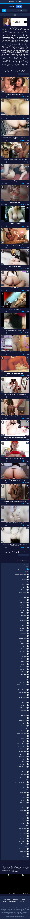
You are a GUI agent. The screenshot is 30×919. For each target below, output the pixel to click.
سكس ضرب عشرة (22, 746)
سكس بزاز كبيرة (23, 692)
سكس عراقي (24, 648)
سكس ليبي (24, 664)
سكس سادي (23, 810)
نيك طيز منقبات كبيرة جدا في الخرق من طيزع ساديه (15, 38)
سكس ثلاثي (24, 771)
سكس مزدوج (23, 777)
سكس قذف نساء (25, 64)
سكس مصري (23, 666)
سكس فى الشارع (23, 836)
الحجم (27, 687)
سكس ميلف (24, 710)
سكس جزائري (23, 630)
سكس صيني (23, 646)
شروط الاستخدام (12, 901)
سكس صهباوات (23, 720)
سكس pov (24, 584)
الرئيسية (23, 899)
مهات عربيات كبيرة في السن (16, 55)
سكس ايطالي (23, 617)
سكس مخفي (23, 589)
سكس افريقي (23, 605)
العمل (27, 789)
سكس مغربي (23, 669)
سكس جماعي (23, 774)
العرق (27, 779)
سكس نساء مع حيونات (6, 61)
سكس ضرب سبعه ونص (21, 743)
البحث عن (26, 566)
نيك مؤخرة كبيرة (17, 64)
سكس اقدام (24, 730)
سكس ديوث (24, 738)
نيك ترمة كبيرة (16, 47)
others (26, 571)
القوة (27, 805)
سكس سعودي (23, 638)
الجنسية (26, 594)
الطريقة (26, 728)
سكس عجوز (24, 705)
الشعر (27, 712)
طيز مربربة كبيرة (16, 61)
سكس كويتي (24, 659)
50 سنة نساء (14, 67)
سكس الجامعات (23, 828)
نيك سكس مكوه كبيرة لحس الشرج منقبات (17, 44)
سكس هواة (24, 579)
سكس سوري (23, 641)
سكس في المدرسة (22, 841)
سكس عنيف (24, 813)
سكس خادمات (23, 792)
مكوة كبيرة (4, 46)
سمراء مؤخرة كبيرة (15, 34)
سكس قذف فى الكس (21, 748)
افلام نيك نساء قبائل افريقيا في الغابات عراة (16, 58)
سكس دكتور (24, 795)
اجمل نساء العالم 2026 (11, 65)
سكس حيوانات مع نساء (23, 31)
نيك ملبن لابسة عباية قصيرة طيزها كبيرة (11, 29)
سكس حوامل (23, 682)
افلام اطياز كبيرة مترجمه (21, 41)
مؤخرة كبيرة (19, 57)
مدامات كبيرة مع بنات (19, 37)
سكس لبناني (24, 661)
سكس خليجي (23, 633)
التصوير (26, 582)
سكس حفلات (23, 830)
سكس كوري (24, 656)
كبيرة (13, 63)
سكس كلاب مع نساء (25, 47)
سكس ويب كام (23, 592)
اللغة (27, 815)
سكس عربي (24, 820)
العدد (27, 769)
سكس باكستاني (23, 620)
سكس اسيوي (23, 602)
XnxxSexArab (13, 916)
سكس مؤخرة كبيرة (8, 64)
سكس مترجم (23, 823)
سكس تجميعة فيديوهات (21, 574)
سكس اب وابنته (23, 848)
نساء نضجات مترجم (7, 37)
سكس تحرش (23, 736)
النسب (26, 846)
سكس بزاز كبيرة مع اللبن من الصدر (19, 40)
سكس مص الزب (23, 756)
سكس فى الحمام (23, 833)
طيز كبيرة (11, 41)
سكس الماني (23, 607)
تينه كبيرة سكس (14, 43)
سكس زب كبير (23, 694)
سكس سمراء (23, 787)
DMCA (4, 901)
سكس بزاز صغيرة (22, 689)
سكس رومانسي (23, 807)
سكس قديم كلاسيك (22, 587)
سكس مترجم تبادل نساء (22, 63)
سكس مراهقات (23, 707)
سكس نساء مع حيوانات (7, 49)
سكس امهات (23, 854)
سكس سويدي (23, 643)
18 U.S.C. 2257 (15, 904)
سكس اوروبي (23, 612)
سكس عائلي (24, 856)
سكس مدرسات (23, 800)
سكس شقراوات (23, 718)
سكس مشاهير (23, 802)
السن (27, 700)
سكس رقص (24, 741)
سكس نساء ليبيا (6, 40)
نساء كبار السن (4, 57)
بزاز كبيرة (10, 46)
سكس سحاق (23, 576)
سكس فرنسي (23, 651)
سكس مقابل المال (22, 759)
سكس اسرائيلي (23, 599)
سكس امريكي (23, 610)
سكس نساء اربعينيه (6, 63)
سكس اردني (24, 597)
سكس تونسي (23, 628)
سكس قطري (23, 653)
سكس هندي (24, 671)
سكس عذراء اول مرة (22, 684)
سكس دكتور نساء (5, 43)
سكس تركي (24, 625)
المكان (26, 825)
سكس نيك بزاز (23, 764)
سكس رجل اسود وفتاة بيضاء (20, 782)
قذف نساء (15, 31)
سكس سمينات (23, 702)
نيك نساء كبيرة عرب (22, 569)
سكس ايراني (24, 615)
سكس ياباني (24, 674)
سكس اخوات (23, 851)
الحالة (27, 679)
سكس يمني (24, 677)
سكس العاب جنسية (22, 733)
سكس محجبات (23, 723)
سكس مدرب (24, 797)
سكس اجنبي (24, 818)
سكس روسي (23, 635)
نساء (7, 55)
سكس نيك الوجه (23, 761)
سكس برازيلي (23, 623)
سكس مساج (23, 754)
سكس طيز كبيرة (23, 697)
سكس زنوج (24, 784)
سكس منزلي (24, 843)
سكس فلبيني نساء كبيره (6, 47)
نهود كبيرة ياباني (12, 57)
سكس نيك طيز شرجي (21, 766)
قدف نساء (3, 65)
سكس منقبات (23, 725)
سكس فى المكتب (22, 838)
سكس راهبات (23, 715)
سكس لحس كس (22, 751)
